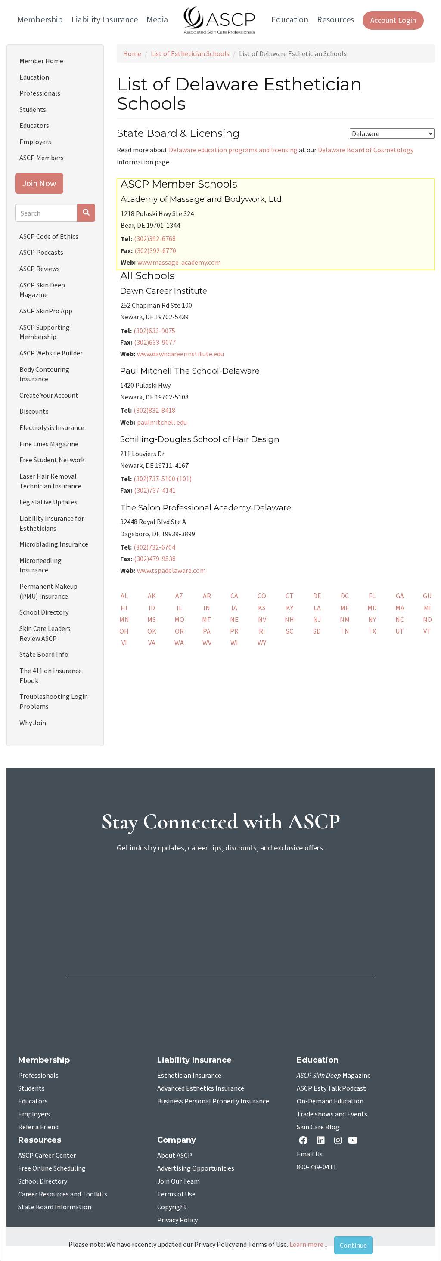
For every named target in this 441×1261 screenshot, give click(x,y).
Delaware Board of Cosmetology (365, 149)
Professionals (39, 93)
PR (234, 631)
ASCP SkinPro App (45, 310)
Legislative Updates (48, 502)
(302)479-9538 (155, 558)
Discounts (34, 411)
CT (290, 595)
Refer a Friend (38, 1127)
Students (32, 109)
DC (345, 595)
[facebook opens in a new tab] (305, 1141)
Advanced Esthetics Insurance (200, 1088)
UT (399, 631)
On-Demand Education (330, 1101)
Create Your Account (48, 395)
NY (372, 619)
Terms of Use (176, 1194)
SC (289, 631)
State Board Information (54, 1207)
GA (400, 595)
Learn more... (308, 1244)
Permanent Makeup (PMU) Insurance (48, 591)
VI (124, 642)
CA (234, 595)
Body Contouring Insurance (44, 374)
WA (179, 642)
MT (206, 619)
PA (207, 631)
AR (207, 595)
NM (345, 619)
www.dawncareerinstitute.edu (180, 353)
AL (124, 595)
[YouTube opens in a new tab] (354, 1141)
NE (234, 619)
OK (151, 631)
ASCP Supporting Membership (44, 332)
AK (152, 595)
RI (262, 631)
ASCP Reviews (39, 268)
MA (399, 607)
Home (132, 53)
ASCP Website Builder (51, 353)
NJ (317, 619)
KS (262, 607)
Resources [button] (335, 20)
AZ (179, 595)
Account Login (393, 20)
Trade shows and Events (332, 1114)
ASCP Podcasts (41, 252)
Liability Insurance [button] (104, 20)
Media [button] (157, 20)
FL (372, 595)
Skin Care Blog (318, 1127)
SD (317, 631)
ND (427, 619)
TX (372, 631)
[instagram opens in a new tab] (338, 1141)
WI (234, 642)
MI (427, 607)
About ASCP (174, 1155)
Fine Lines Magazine (48, 443)
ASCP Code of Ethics (48, 236)
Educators (34, 125)
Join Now (39, 183)
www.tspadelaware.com (171, 570)
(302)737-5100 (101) (163, 478)
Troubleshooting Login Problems (53, 701)
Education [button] (289, 20)
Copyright (172, 1207)
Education (34, 77)
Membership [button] (40, 20)
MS (151, 619)
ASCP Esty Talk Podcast (331, 1088)
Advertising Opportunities (195, 1168)
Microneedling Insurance (40, 565)
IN (206, 607)
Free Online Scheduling (52, 1168)
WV (206, 642)
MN (124, 619)
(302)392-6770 (155, 250)
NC (399, 619)
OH (124, 631)
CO (262, 595)
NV (262, 619)
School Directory (43, 612)
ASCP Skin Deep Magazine (42, 290)
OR (179, 631)
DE (317, 595)
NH (289, 619)
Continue (353, 1245)
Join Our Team (178, 1181)
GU (427, 595)
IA (234, 607)
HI (124, 607)
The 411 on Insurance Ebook (50, 675)
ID (152, 607)
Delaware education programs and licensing (233, 149)
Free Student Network (51, 459)
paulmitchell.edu (162, 422)
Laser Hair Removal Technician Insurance (50, 481)
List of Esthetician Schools (190, 53)
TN (344, 631)
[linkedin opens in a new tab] (322, 1141)
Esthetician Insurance (189, 1075)
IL (179, 607)
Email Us (310, 1154)
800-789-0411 (316, 1167)
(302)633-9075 (154, 330)
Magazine (334, 1075)
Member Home (41, 60)
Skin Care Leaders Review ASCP (45, 633)
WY (262, 642)
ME (344, 607)
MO (179, 619)
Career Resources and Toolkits (62, 1194)
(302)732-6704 (154, 547)
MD (372, 607)
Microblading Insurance (53, 544)
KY (289, 607)
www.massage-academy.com (179, 262)
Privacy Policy (177, 1220)
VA (151, 642)
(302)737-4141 (155, 490)
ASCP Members (41, 157)
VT (427, 631)
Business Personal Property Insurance (213, 1101)
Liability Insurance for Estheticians (51, 523)
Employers (35, 141)
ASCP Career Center (47, 1155)
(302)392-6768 (155, 238)
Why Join (32, 722)
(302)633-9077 (155, 342)
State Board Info (43, 654)
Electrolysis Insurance (51, 427)
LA (317, 607)
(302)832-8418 (154, 410)
